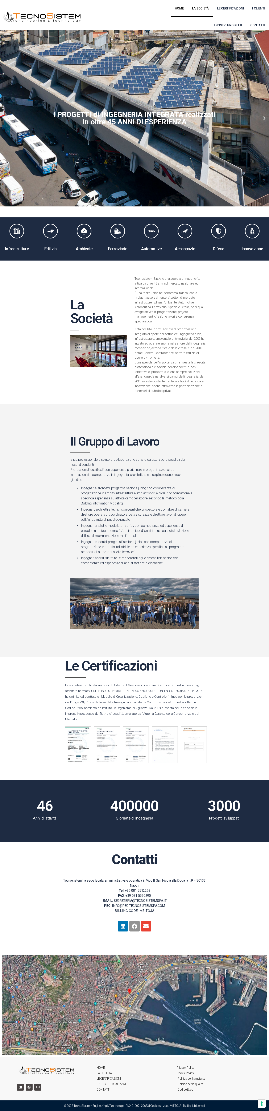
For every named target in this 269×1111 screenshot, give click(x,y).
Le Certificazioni (230, 8)
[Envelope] (146, 926)
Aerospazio (185, 248)
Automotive (151, 248)
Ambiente (84, 248)
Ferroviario (118, 248)
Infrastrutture (17, 248)
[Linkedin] (123, 926)
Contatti (257, 25)
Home (179, 8)
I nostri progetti (228, 25)
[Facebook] (134, 926)
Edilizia (50, 248)
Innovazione (252, 248)
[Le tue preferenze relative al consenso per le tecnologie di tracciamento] (262, 1104)
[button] (115, 200)
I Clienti (258, 8)
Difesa (218, 248)
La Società (200, 8)
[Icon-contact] (37, 1087)
